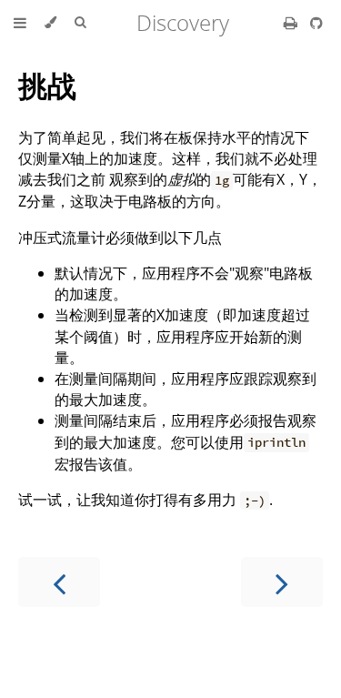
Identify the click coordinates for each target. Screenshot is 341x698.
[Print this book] (292, 23)
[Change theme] (50, 23)
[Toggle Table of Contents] (20, 23)
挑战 (47, 85)
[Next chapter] (282, 582)
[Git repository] (316, 23)
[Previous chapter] (59, 582)
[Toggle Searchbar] (80, 23)
